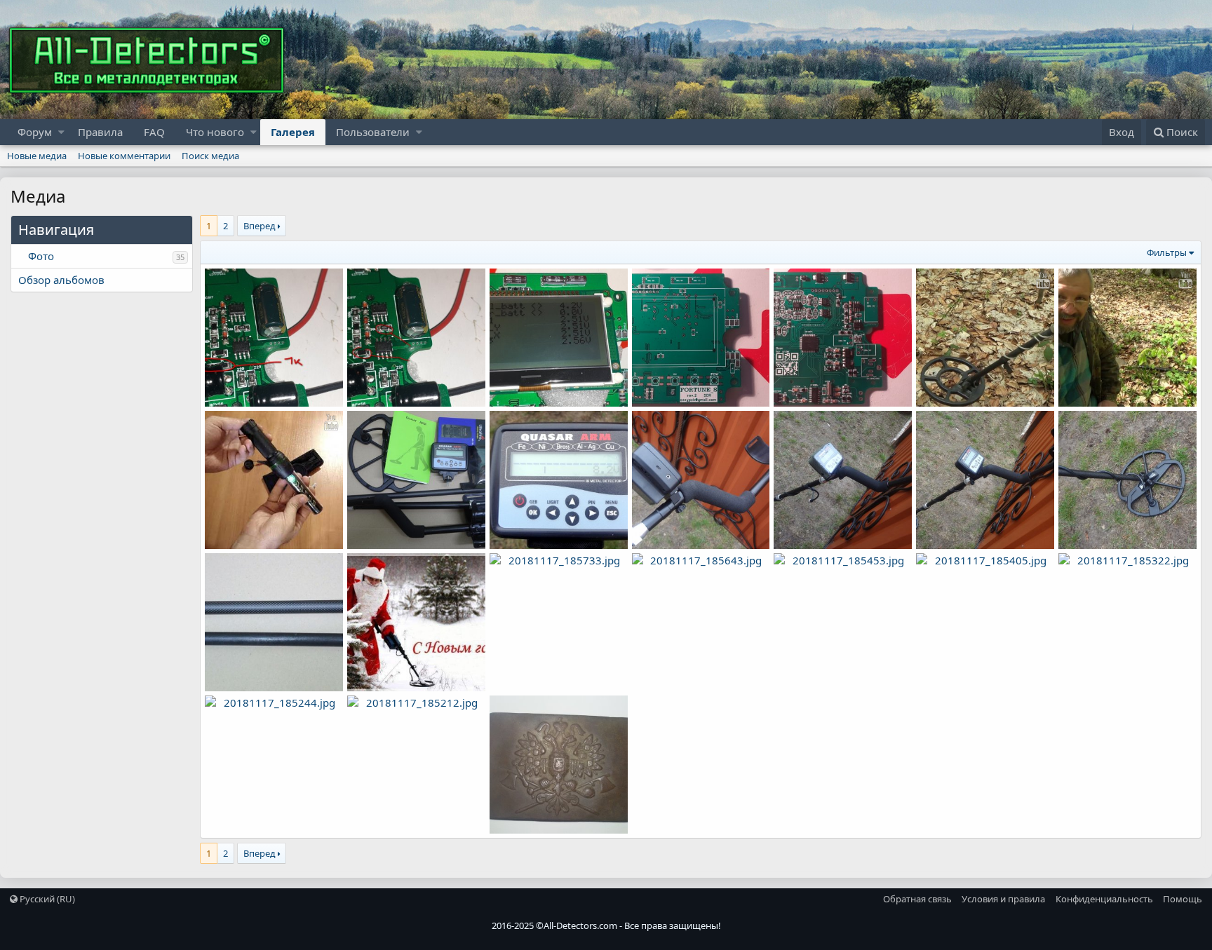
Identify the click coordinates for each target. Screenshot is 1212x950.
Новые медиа (37, 155)
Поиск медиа (210, 155)
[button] (61, 132)
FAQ (154, 132)
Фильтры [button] (1167, 252)
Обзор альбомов (61, 280)
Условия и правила (1003, 899)
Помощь (1182, 899)
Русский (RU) (46, 899)
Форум (35, 132)
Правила (100, 132)
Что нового (215, 132)
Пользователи (373, 132)
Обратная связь (917, 899)
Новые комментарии (124, 155)
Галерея (293, 132)
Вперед (259, 225)
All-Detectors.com (580, 925)
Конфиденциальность (1104, 899)
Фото (41, 256)
